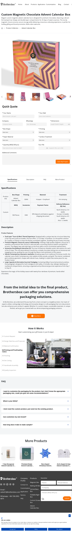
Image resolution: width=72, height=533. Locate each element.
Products (34, 4)
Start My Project (62, 162)
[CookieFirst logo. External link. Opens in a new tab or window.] (2, 518)
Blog (59, 4)
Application (41, 4)
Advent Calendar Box (28, 28)
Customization (51, 4)
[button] (1, 97)
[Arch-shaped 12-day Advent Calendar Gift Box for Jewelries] (64, 454)
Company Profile (24, 479)
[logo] (8, 4)
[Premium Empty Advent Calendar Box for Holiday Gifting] (27, 454)
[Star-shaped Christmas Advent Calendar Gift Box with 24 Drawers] (45, 454)
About (27, 4)
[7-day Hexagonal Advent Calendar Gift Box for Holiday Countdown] (8, 454)
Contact (66, 4)
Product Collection (12, 28)
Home (20, 4)
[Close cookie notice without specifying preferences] (70, 515)
